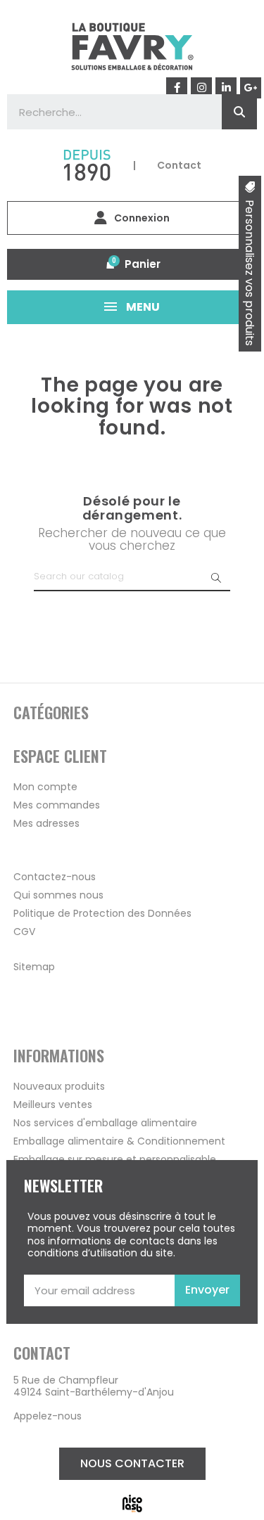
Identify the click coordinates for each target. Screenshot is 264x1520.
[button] (132, 1464)
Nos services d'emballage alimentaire (105, 1123)
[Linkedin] (226, 87)
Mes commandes (56, 805)
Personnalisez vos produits (249, 273)
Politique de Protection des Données (102, 913)
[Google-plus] (250, 87)
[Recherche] (239, 111)
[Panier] (110, 264)
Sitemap (34, 967)
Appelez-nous (47, 1416)
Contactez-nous (54, 877)
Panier (143, 264)
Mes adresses (46, 823)
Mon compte (45, 787)
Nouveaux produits (59, 1086)
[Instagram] (201, 87)
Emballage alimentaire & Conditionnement (119, 1141)
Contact (179, 165)
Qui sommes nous (58, 895)
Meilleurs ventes (52, 1104)
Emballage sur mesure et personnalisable (114, 1159)
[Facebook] (176, 87)
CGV (24, 932)
